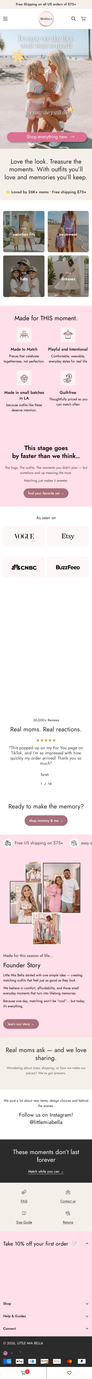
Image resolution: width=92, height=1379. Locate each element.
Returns (68, 1222)
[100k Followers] (33, 1290)
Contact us (68, 1201)
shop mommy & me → (46, 820)
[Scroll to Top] (84, 1356)
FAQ (24, 1201)
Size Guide (24, 1222)
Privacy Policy (13, 1353)
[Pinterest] (8, 1290)
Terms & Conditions (17, 1346)
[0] (83, 19)
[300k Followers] (21, 1290)
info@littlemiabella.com (20, 1349)
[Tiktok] (46, 1290)
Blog (6, 1362)
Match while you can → (46, 1171)
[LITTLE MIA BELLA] (46, 19)
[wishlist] (69, 1373)
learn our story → (21, 1023)
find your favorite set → (46, 493)
